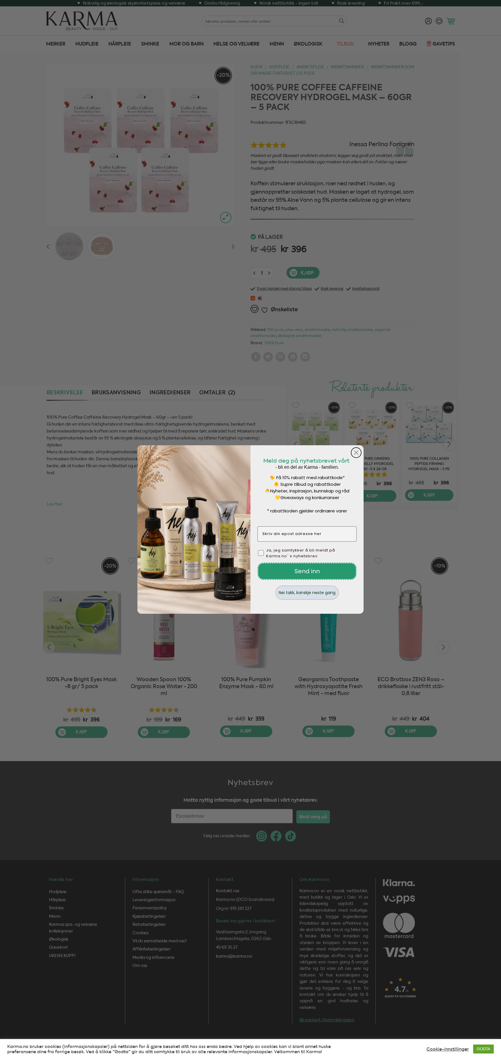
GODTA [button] (483, 1049)
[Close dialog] (356, 453)
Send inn (307, 571)
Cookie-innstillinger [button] (447, 1049)
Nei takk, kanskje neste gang (307, 593)
